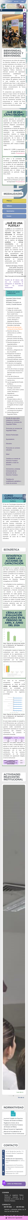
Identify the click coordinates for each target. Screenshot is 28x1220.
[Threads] (24, 33)
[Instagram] (24, 23)
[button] (4, 31)
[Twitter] (24, 17)
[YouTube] (24, 14)
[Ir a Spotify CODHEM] (24, 29)
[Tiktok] (24, 26)
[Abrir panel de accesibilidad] (24, 10)
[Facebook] (24, 20)
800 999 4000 (8, 1207)
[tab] (14, 201)
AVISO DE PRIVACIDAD (14, 1184)
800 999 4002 (20, 1207)
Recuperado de (20, 153)
